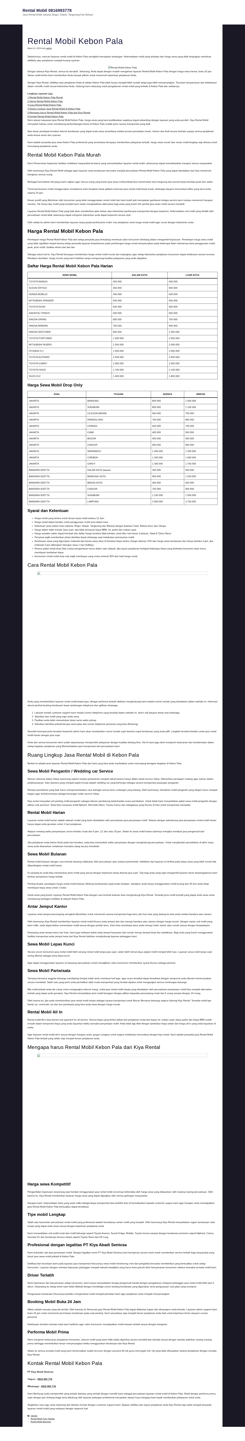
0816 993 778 (45, 1379)
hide (50, 93)
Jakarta (34, 1416)
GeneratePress (151, 1435)
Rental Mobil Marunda (41, 1422)
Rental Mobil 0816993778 (47, 10)
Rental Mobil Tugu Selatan (43, 1419)
